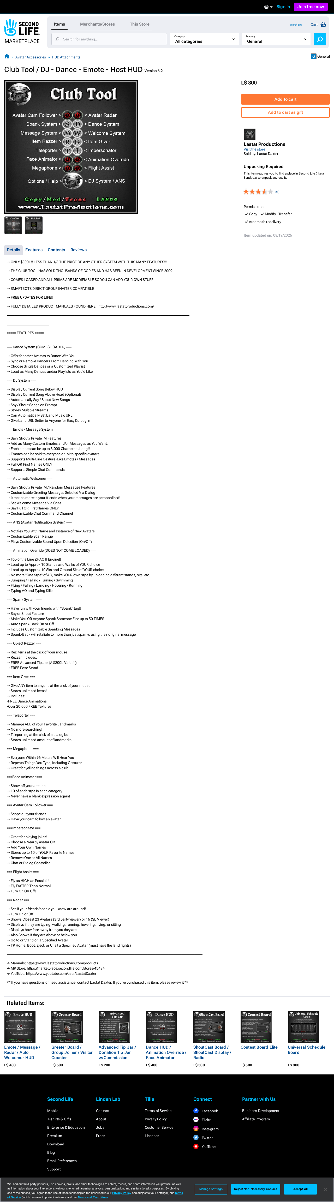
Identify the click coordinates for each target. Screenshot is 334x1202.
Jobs (100, 1127)
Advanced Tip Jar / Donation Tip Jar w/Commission (117, 1052)
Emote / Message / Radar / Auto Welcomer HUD (22, 1052)
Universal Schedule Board (307, 1050)
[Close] (325, 1189)
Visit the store (254, 149)
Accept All (300, 1189)
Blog (51, 1152)
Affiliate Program (256, 1119)
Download (55, 1144)
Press (100, 1136)
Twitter (207, 1138)
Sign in (283, 6)
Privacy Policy (156, 1119)
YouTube (208, 1147)
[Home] (6, 57)
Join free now (310, 6)
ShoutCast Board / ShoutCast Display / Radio (212, 1052)
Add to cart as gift (285, 112)
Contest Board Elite (259, 1047)
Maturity (250, 36)
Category (179, 36)
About (101, 1119)
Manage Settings (211, 1189)
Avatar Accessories (30, 57)
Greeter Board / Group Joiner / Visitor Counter (72, 1052)
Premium (54, 1136)
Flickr (205, 1120)
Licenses (152, 1136)
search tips (296, 24)
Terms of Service (158, 1111)
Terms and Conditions (93, 1197)
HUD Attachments (66, 57)
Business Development (260, 1111)
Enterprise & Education (66, 1127)
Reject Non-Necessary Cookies (255, 1189)
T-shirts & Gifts (59, 1119)
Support (53, 1169)
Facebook (209, 1111)
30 (277, 192)
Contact (102, 1111)
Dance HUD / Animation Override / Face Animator (166, 1052)
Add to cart (285, 99)
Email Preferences (61, 1161)
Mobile (52, 1111)
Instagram (210, 1129)
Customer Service (159, 1127)
